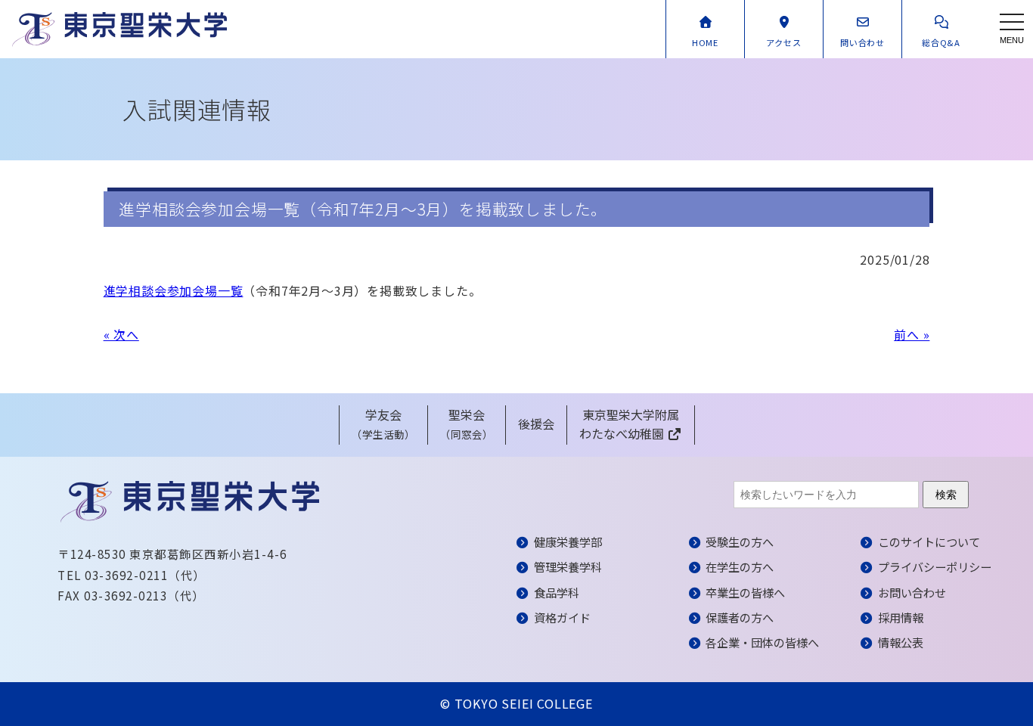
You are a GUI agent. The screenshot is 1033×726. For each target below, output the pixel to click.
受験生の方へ (740, 541)
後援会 (536, 423)
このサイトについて (929, 541)
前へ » (911, 334)
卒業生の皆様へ (745, 592)
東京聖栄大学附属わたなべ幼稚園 (629, 424)
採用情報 (900, 617)
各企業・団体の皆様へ (762, 642)
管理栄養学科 (568, 566)
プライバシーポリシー (934, 566)
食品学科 (556, 592)
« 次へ (121, 334)
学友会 (383, 423)
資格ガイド (562, 617)
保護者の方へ (740, 617)
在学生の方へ (740, 566)
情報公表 (900, 642)
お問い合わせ (912, 592)
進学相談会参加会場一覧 (174, 290)
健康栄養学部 (568, 541)
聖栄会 (466, 423)
